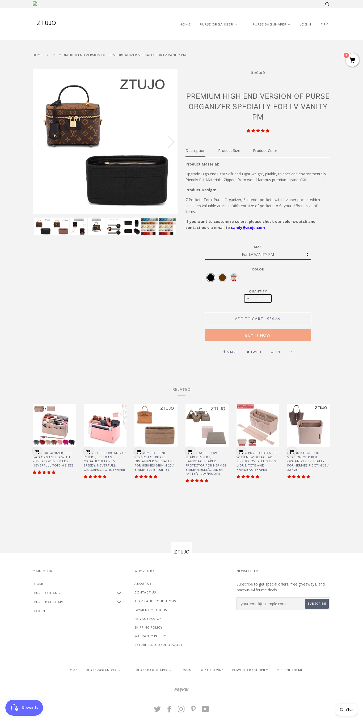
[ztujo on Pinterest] (193, 710)
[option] (105, 141)
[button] (258, 130)
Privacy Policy (147, 618)
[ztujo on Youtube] (205, 710)
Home (38, 55)
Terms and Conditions (155, 601)
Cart (325, 24)
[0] (352, 60)
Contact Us (145, 592)
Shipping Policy (148, 627)
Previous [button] (42, 142)
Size (257, 246)
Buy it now (258, 335)
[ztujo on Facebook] (169, 710)
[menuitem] (181, 24)
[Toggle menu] (119, 593)
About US (142, 583)
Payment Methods (150, 610)
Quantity (258, 291)
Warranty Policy (150, 636)
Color (258, 269)
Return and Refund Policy (158, 644)
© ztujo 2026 (212, 670)
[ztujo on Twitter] (157, 710)
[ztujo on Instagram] (181, 710)
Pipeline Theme (290, 670)
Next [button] (168, 142)
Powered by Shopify (250, 670)
